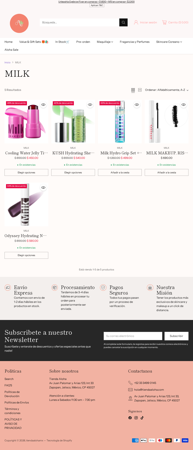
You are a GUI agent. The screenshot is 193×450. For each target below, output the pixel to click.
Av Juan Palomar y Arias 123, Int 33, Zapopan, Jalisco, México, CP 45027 (157, 398)
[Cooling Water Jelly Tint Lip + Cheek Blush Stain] (26, 121)
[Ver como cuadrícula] (133, 90)
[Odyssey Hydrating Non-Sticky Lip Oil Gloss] (26, 204)
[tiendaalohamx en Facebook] (130, 418)
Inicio (8, 62)
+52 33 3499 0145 (145, 383)
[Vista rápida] (43, 104)
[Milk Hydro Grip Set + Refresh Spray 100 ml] (120, 121)
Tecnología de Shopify (59, 440)
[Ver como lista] (140, 90)
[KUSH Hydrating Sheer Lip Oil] (73, 121)
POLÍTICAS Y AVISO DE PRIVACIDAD (13, 423)
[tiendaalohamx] (19, 22)
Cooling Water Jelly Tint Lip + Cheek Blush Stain (26, 155)
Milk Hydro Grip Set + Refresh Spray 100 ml (119, 155)
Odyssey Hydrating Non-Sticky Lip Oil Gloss (26, 238)
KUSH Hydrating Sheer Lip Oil (73, 155)
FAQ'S (8, 385)
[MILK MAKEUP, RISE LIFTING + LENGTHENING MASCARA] (166, 121)
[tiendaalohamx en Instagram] (136, 418)
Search (9, 379)
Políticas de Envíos (17, 402)
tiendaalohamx (34, 440)
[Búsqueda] (123, 22)
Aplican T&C (97, 5)
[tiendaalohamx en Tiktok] (142, 418)
